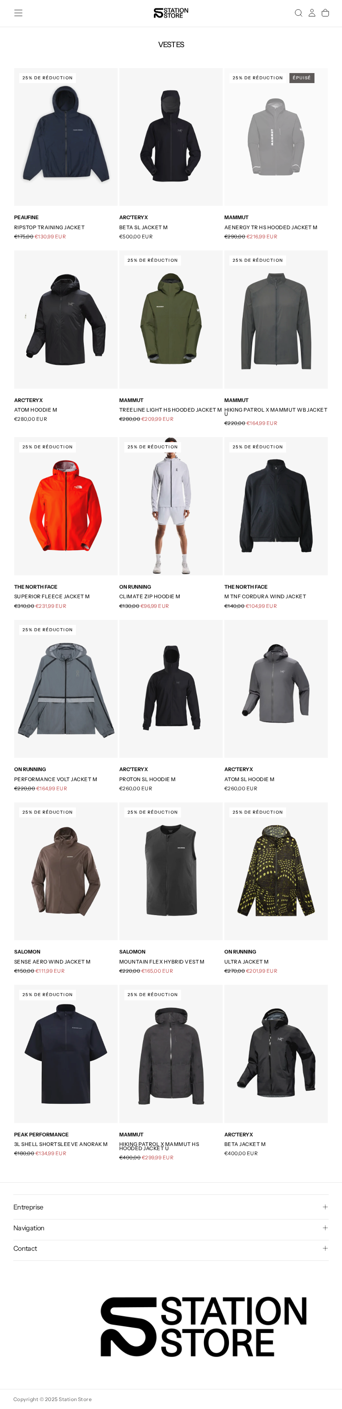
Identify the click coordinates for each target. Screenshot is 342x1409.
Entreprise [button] (28, 1207)
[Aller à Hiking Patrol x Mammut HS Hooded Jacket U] (171, 1054)
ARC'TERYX (133, 217)
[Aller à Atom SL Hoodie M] (276, 689)
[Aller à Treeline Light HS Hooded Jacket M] (171, 319)
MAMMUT (236, 217)
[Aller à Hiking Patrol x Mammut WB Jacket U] (276, 319)
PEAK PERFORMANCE (41, 1134)
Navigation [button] (29, 1228)
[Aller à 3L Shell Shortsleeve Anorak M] (66, 1054)
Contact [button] (25, 1248)
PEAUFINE (26, 217)
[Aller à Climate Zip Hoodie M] (171, 506)
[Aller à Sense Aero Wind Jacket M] (66, 871)
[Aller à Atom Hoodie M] (66, 319)
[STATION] (203, 1326)
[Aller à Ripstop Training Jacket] (66, 137)
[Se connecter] (312, 13)
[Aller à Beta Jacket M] (276, 1054)
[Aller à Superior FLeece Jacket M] (66, 506)
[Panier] (325, 13)
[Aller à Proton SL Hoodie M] (171, 689)
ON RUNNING (135, 587)
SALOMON (27, 952)
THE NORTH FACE (36, 587)
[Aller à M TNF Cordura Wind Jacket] (276, 506)
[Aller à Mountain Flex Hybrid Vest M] (171, 871)
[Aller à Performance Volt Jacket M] (66, 689)
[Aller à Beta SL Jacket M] (171, 137)
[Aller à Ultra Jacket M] (276, 871)
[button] (18, 13)
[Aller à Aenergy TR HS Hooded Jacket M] (276, 137)
